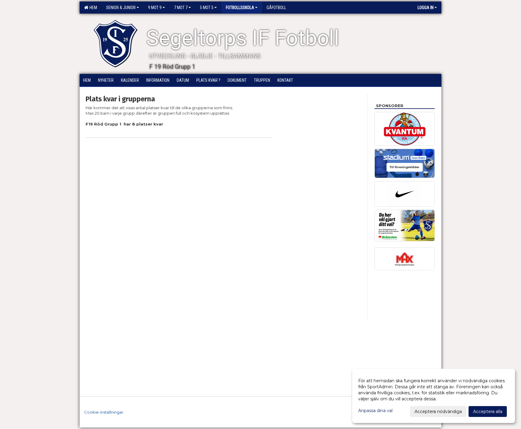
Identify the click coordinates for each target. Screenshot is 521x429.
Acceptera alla (487, 411)
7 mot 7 (181, 7)
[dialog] (433, 396)
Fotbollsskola (240, 7)
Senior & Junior (121, 7)
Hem (92, 7)
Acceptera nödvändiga (438, 411)
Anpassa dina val (375, 410)
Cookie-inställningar (103, 412)
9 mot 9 (155, 7)
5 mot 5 (206, 7)
